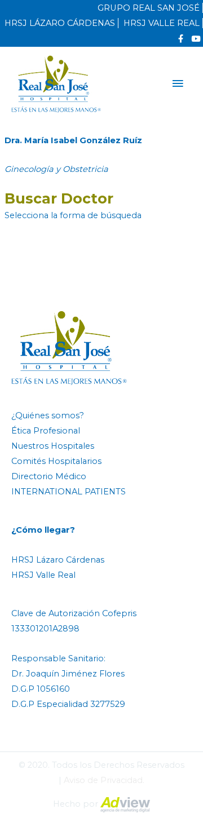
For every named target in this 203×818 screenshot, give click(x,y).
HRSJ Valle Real (43, 575)
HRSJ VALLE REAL (161, 23)
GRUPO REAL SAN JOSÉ (149, 8)
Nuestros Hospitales (52, 446)
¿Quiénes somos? (47, 415)
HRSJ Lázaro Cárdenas (57, 560)
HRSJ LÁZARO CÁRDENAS (60, 23)
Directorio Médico (48, 476)
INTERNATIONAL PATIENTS (68, 492)
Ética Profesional (45, 431)
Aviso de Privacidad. (104, 780)
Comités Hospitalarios (56, 461)
